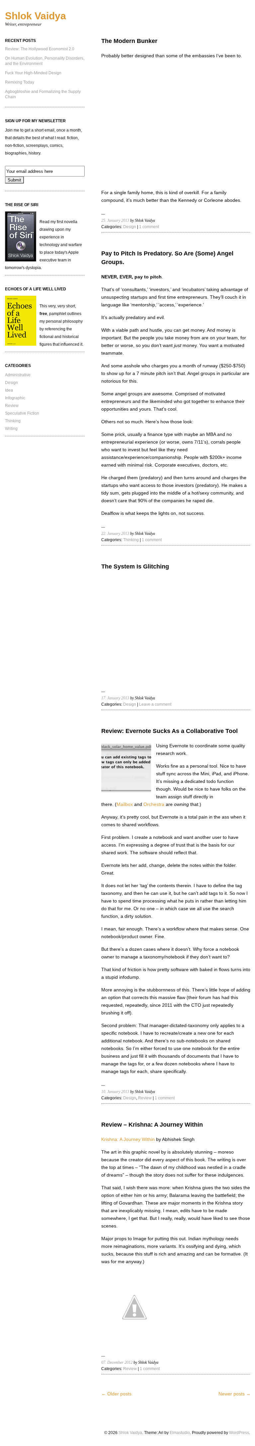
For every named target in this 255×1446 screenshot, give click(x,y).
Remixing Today (19, 82)
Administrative (18, 375)
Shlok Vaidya (35, 15)
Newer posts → (234, 1393)
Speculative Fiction (22, 413)
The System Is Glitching (135, 566)
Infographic (15, 398)
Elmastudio (180, 1432)
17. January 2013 (115, 698)
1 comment (149, 226)
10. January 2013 (115, 1091)
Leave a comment (155, 704)
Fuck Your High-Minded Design (33, 73)
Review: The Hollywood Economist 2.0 (39, 49)
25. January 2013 (115, 220)
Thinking (13, 421)
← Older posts (116, 1393)
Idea (9, 390)
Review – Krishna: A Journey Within (152, 1124)
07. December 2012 (116, 1362)
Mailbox (125, 804)
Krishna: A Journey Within (128, 1139)
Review (12, 405)
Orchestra (153, 804)
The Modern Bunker (129, 41)
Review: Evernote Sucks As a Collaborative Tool (169, 731)
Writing (11, 428)
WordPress (239, 1432)
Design (11, 382)
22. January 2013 (115, 533)
